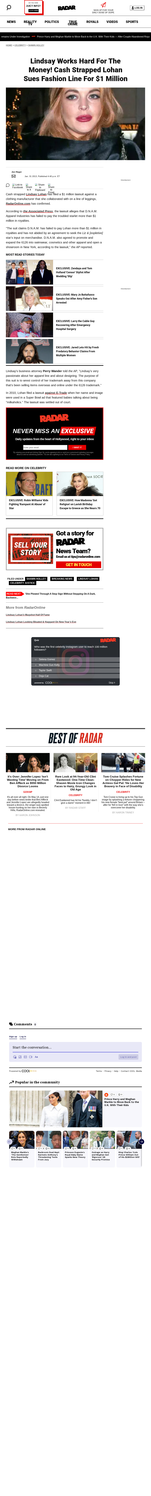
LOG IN (139, 8)
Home (9, 45)
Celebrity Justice (22, 583)
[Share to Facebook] (17, 185)
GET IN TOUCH (79, 564)
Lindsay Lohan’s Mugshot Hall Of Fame (28, 615)
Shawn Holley (36, 45)
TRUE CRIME (73, 22)
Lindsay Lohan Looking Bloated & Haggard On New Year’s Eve (41, 622)
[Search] (9, 9)
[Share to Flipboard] (40, 185)
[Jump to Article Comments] (7, 185)
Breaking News (62, 579)
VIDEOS (112, 22)
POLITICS (52, 22)
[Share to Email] (51, 185)
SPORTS (132, 22)
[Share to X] (29, 185)
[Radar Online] (67, 8)
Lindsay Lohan (36, 194)
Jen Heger (17, 172)
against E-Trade (56, 392)
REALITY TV (30, 22)
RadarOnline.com (18, 203)
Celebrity (20, 45)
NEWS (11, 22)
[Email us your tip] (34, 14)
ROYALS (92, 22)
